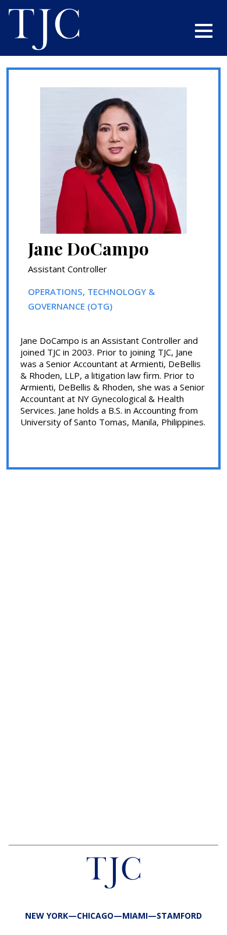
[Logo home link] (44, 31)
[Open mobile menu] (203, 30)
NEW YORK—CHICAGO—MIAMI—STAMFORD (113, 915)
